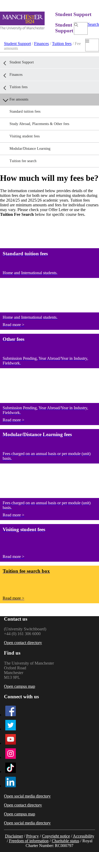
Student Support (17, 43)
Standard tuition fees (25, 111)
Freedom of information (29, 841)
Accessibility (83, 836)
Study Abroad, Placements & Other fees (39, 124)
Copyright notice (56, 836)
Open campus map (19, 686)
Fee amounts (19, 99)
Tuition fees (62, 43)
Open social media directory (27, 796)
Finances (41, 43)
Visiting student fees (25, 136)
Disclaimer (14, 836)
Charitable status (65, 841)
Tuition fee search (23, 161)
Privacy (32, 836)
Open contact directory (23, 642)
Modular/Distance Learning (30, 149)
